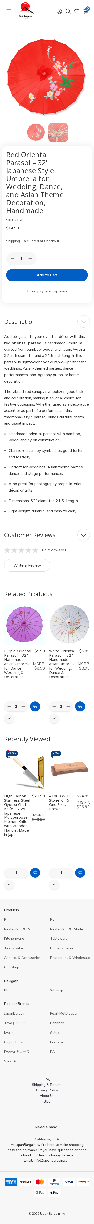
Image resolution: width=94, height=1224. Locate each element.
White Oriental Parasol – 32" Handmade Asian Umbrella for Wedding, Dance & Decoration (62, 664)
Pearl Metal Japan (64, 1013)
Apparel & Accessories (22, 957)
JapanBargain (14, 1013)
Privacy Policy (47, 1090)
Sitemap (56, 990)
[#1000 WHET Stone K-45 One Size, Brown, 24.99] (69, 769)
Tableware (59, 938)
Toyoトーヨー (15, 1023)
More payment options (47, 291)
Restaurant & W (17, 929)
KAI (52, 1051)
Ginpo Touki (13, 1042)
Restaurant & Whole (66, 929)
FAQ (47, 1079)
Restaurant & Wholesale (70, 957)
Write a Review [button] (27, 565)
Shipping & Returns (47, 1085)
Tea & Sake (13, 948)
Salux (54, 1032)
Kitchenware (14, 938)
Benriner (57, 1023)
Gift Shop (11, 967)
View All (11, 1061)
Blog (7, 990)
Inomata (56, 1042)
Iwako (9, 1032)
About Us (47, 1096)
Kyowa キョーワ (17, 1051)
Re (52, 919)
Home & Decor (61, 948)
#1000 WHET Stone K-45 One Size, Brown (61, 802)
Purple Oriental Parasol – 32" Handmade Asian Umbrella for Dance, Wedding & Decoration (17, 664)
